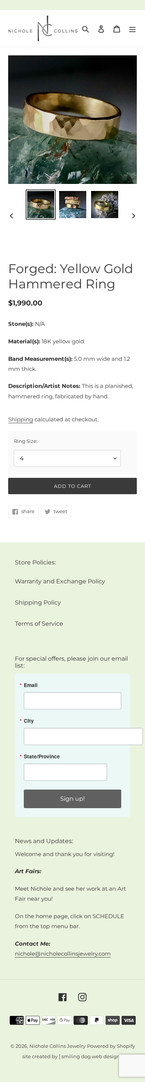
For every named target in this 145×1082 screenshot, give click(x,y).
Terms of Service (39, 623)
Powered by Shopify (111, 1046)
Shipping (20, 419)
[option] (41, 204)
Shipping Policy (38, 602)
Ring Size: (26, 441)
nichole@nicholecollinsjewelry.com (63, 953)
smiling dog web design (90, 1056)
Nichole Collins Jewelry (57, 1046)
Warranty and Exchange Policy (60, 581)
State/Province (42, 756)
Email (31, 685)
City (29, 720)
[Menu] (132, 28)
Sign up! (72, 798)
